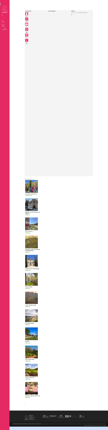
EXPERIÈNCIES (4, 23)
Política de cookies (38, 423)
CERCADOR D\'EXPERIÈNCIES (75, 12)
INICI (2, 20)
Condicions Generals (24, 423)
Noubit (105, 425)
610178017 (31, 418)
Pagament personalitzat (16, 423)
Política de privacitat (31, 423)
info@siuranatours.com (32, 419)
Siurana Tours (91, 425)
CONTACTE (3, 26)
